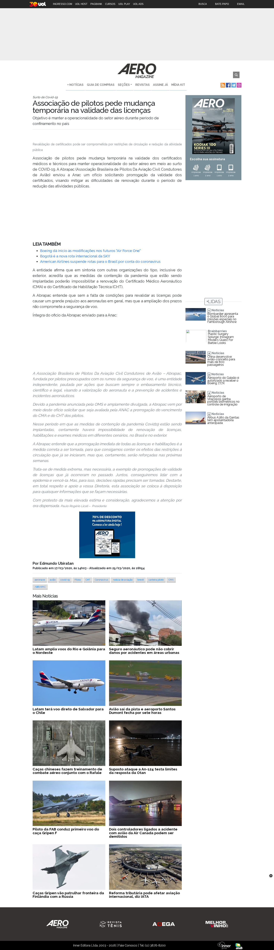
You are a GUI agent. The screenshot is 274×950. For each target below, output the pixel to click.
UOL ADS (138, 4)
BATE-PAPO (222, 4)
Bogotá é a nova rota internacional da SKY (75, 256)
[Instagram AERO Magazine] (238, 85)
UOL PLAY (124, 4)
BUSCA (203, 4)
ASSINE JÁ (160, 85)
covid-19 (65, 579)
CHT (88, 579)
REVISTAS (142, 85)
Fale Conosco (127, 945)
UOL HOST (81, 4)
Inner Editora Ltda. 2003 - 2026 (94, 945)
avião (53, 579)
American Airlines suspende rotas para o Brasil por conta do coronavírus (100, 261)
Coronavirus (101, 579)
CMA (171, 579)
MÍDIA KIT (178, 85)
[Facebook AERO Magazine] (228, 85)
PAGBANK (96, 4)
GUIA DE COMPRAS (100, 85)
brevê (140, 579)
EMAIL (241, 4)
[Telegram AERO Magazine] (233, 85)
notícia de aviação (123, 579)
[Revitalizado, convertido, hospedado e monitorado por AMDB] (238, 946)
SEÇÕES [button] (124, 85)
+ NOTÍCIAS (75, 85)
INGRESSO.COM (62, 4)
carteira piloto (156, 579)
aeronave (40, 579)
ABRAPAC (40, 586)
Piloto (78, 579)
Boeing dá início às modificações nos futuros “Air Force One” (90, 251)
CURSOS (110, 4)
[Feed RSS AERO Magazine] (222, 85)
